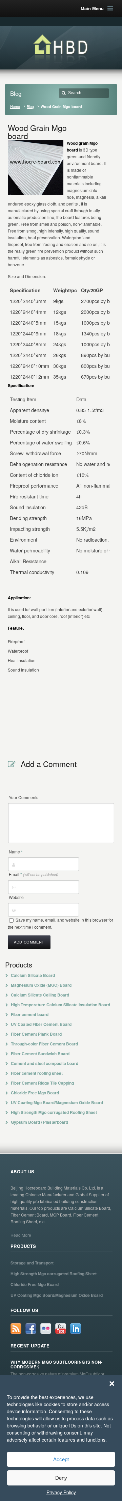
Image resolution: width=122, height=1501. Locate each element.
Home (15, 106)
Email (33, 874)
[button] (111, 1383)
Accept (61, 1459)
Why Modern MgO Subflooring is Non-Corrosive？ (57, 1364)
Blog (30, 106)
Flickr (45, 1328)
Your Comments (23, 797)
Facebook (30, 1328)
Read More (21, 1235)
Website (16, 897)
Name (16, 851)
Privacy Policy (61, 1492)
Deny (61, 1478)
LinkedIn (75, 1328)
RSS (16, 1328)
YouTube (60, 1328)
